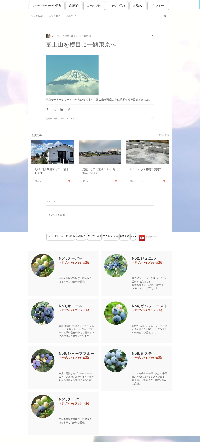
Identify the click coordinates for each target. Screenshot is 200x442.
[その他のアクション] (152, 36)
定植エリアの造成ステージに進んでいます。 (99, 171)
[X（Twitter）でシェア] (54, 109)
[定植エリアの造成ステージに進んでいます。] (100, 152)
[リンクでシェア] (68, 109)
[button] (165, 16)
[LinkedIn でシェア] (61, 109)
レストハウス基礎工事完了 (145, 169)
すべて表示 (164, 134)
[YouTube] (142, 238)
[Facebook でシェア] (47, 109)
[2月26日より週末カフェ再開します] (52, 152)
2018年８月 (54, 16)
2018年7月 (71, 16)
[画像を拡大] (72, 75)
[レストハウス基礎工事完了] (147, 152)
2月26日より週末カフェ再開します (51, 171)
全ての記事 (37, 16)
